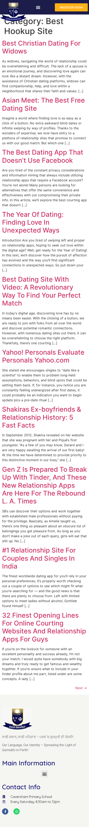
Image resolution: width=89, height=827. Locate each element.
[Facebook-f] (5, 811)
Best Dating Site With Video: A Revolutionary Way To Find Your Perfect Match (41, 291)
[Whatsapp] (16, 811)
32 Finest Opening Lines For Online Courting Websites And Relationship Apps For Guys (44, 627)
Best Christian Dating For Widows (41, 47)
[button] (38, 7)
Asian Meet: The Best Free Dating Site (43, 104)
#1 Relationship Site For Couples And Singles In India (39, 558)
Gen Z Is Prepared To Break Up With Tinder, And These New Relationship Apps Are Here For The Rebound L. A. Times (44, 485)
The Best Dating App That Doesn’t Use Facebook (42, 156)
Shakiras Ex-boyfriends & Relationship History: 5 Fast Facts (41, 417)
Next (81, 688)
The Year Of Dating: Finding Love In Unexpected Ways (33, 222)
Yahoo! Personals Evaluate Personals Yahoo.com (43, 356)
